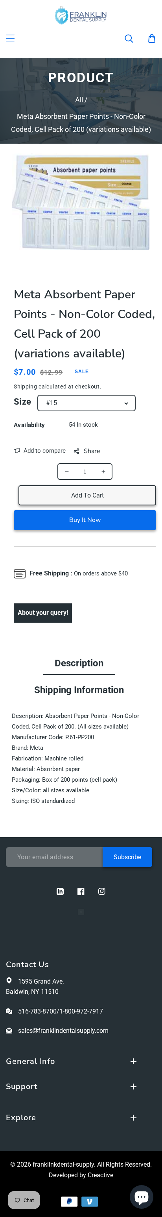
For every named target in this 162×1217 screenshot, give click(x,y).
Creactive (100, 1175)
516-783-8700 (37, 1011)
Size (22, 402)
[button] (134, 38)
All (79, 100)
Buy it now (85, 520)
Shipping (25, 386)
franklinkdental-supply (63, 1164)
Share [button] (92, 451)
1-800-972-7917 (81, 1011)
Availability (29, 425)
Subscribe (127, 857)
